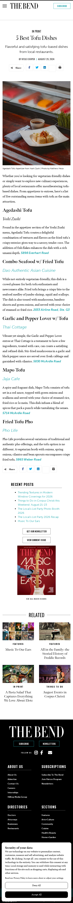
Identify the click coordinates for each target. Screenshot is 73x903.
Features (18, 643)
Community (47, 824)
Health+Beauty (49, 833)
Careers (11, 788)
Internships (13, 792)
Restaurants (13, 828)
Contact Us (13, 784)
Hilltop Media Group (17, 797)
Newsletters (49, 743)
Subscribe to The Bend (52, 775)
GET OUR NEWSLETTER (37, 531)
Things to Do (54, 686)
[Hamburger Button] (5, 6)
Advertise (12, 779)
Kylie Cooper (28, 59)
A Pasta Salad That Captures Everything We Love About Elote (18, 696)
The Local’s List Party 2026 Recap (38, 517)
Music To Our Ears (29, 521)
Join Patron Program (52, 779)
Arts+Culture (48, 819)
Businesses (13, 824)
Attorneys (12, 819)
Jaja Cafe (11, 378)
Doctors (12, 815)
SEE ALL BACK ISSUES (36, 599)
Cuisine (45, 828)
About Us (12, 775)
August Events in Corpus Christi (55, 694)
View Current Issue (36, 540)
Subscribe (62, 6)
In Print (36, 31)
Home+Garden (49, 837)
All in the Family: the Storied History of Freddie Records (54, 654)
